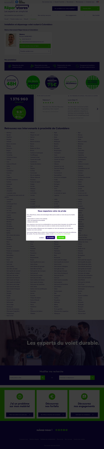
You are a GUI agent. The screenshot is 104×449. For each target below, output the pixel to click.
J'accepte (61, 237)
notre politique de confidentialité (62, 233)
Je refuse (41, 237)
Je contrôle (50, 237)
